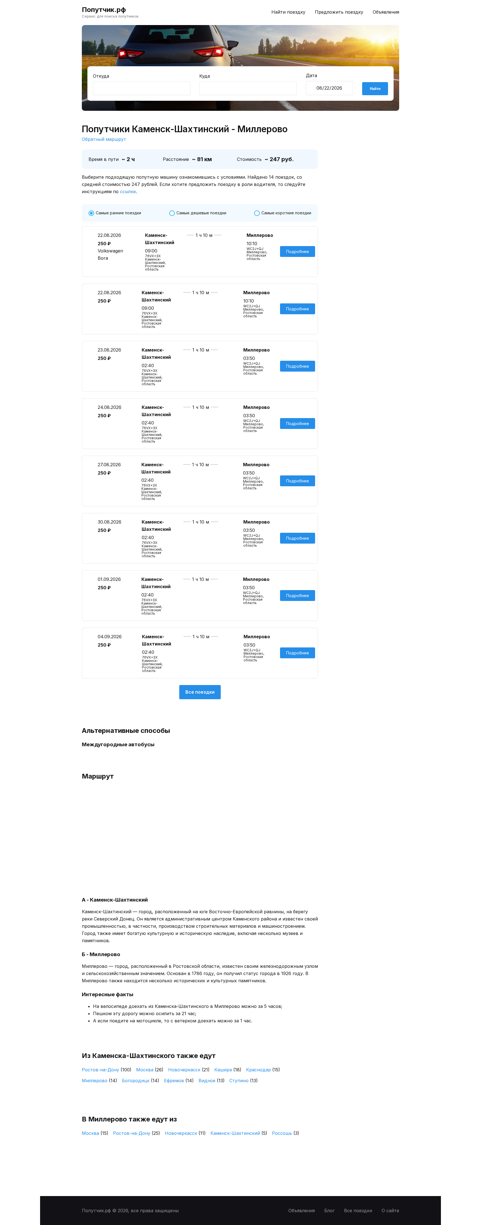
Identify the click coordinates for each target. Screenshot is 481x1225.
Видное (211, 1080)
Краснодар (263, 1069)
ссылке (128, 191)
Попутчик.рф (104, 10)
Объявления (386, 12)
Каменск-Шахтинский (238, 1133)
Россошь (285, 1133)
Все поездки (200, 692)
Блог (329, 1210)
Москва (149, 1069)
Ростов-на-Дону (106, 1069)
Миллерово (99, 1080)
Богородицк (140, 1080)
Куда (204, 76)
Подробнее (297, 251)
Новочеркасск (189, 1069)
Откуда (101, 76)
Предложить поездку (339, 12)
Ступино (243, 1080)
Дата (311, 75)
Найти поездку (288, 12)
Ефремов (179, 1080)
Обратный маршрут (104, 139)
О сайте (390, 1210)
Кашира (227, 1069)
